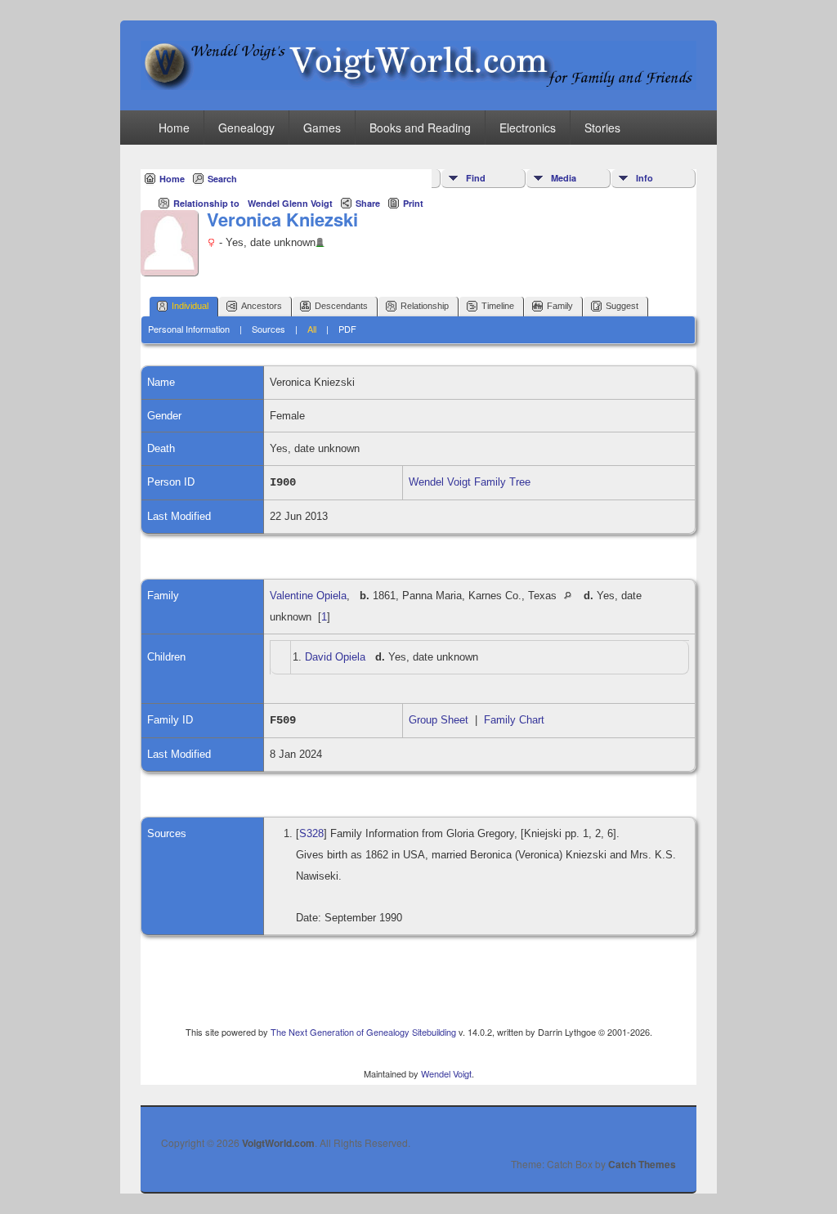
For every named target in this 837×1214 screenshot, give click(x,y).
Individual (190, 306)
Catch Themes (642, 1164)
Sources (268, 328)
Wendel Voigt (446, 1073)
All (311, 328)
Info (644, 178)
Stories (602, 127)
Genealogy (246, 127)
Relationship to (206, 203)
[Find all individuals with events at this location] (572, 595)
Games (322, 127)
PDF (347, 328)
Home (174, 127)
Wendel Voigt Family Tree (469, 482)
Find (476, 178)
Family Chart (514, 720)
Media (563, 178)
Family (560, 306)
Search (222, 178)
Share (368, 203)
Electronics (527, 127)
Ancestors (261, 306)
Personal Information (189, 328)
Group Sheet (438, 720)
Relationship (425, 306)
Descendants (341, 306)
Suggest (622, 306)
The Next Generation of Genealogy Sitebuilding (363, 1031)
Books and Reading (420, 127)
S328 (311, 833)
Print (413, 203)
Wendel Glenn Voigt (290, 203)
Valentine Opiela (308, 595)
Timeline (497, 306)
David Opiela (335, 657)
